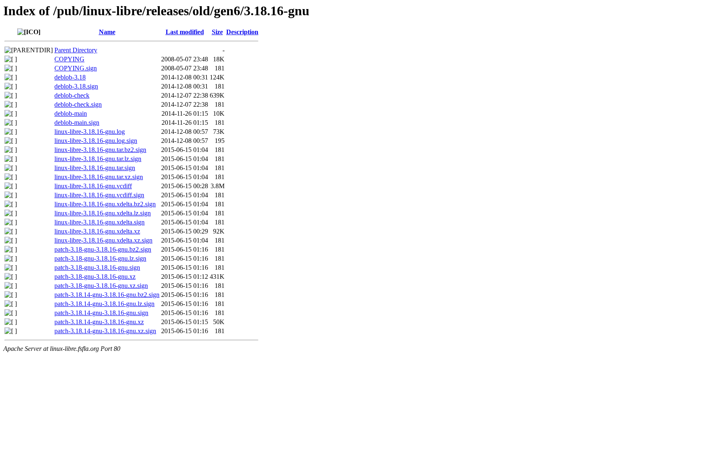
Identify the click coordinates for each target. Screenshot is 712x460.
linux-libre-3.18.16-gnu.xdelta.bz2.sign (105, 204)
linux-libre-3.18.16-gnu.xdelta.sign (99, 222)
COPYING (69, 59)
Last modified (185, 31)
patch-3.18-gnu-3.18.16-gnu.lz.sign (100, 258)
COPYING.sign (75, 68)
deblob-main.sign (76, 122)
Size (217, 31)
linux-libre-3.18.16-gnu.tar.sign (94, 167)
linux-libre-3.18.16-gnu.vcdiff (93, 185)
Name (107, 31)
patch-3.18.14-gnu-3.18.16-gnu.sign (101, 312)
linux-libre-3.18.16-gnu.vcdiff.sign (99, 194)
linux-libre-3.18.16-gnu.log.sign (95, 140)
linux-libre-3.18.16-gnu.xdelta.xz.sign (103, 240)
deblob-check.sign (78, 104)
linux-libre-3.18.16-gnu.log (89, 131)
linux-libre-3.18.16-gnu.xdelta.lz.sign (102, 213)
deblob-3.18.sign (76, 86)
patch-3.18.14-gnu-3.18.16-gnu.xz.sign (105, 330)
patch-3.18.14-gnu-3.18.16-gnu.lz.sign (104, 303)
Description (242, 31)
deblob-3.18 (70, 77)
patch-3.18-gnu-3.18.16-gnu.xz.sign (101, 285)
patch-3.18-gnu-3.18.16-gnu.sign (97, 267)
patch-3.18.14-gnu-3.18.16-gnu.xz (99, 321)
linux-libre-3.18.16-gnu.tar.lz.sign (97, 158)
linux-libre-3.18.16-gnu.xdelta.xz (97, 231)
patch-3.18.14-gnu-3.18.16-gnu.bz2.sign (106, 294)
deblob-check (71, 95)
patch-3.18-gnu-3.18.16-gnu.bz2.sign (102, 249)
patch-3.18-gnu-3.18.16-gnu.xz (95, 276)
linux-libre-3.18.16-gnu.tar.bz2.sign (100, 149)
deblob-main (70, 113)
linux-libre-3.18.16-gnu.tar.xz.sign (98, 176)
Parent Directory (75, 50)
